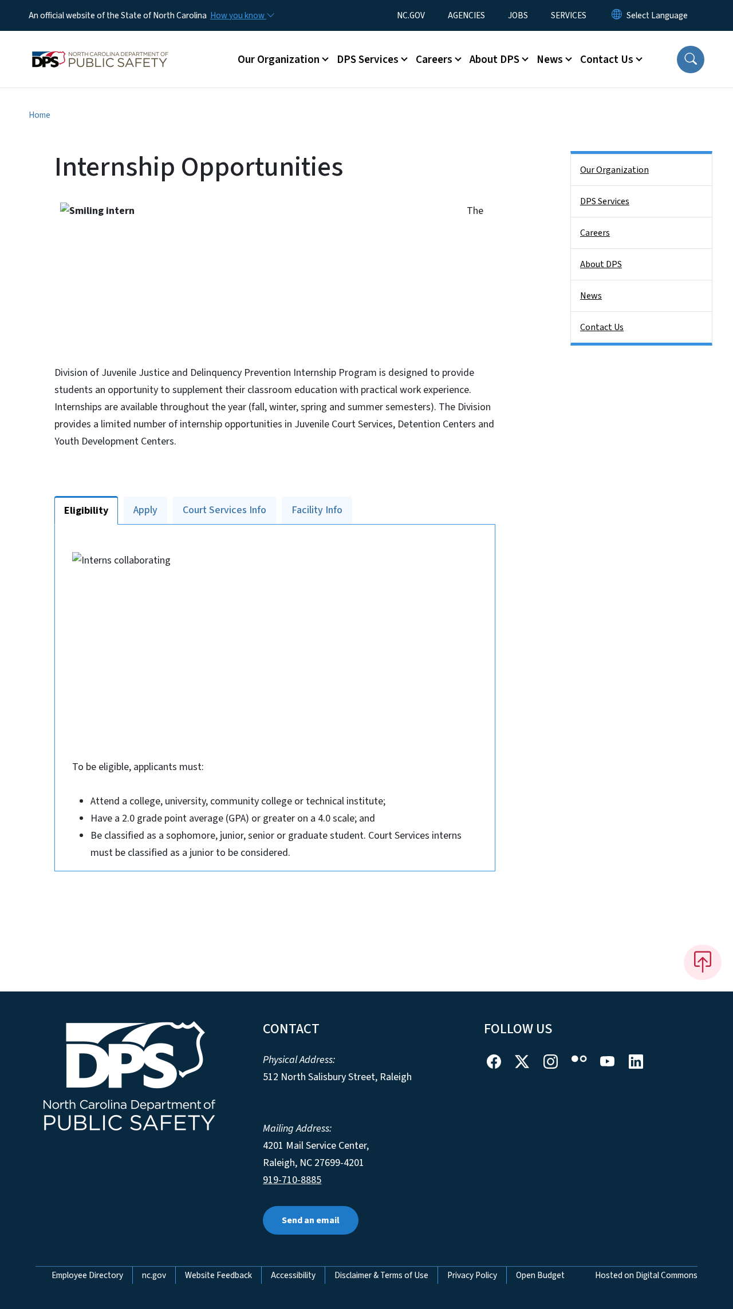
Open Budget (540, 1275)
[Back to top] (703, 962)
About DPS (601, 264)
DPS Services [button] (368, 59)
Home (39, 115)
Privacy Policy (472, 1275)
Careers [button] (434, 59)
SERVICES (568, 15)
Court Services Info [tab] (224, 510)
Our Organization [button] (279, 59)
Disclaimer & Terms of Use (381, 1275)
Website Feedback (218, 1275)
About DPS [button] (494, 59)
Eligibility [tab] (86, 510)
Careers (595, 233)
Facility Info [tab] (316, 510)
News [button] (550, 59)
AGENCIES (466, 15)
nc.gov (154, 1275)
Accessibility (293, 1275)
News (591, 295)
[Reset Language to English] (617, 15)
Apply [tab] (145, 510)
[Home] (100, 46)
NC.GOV (411, 15)
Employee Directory (87, 1275)
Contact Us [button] (606, 59)
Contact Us (602, 327)
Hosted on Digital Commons (646, 1275)
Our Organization (614, 170)
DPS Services (604, 201)
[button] (690, 59)
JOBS (518, 15)
